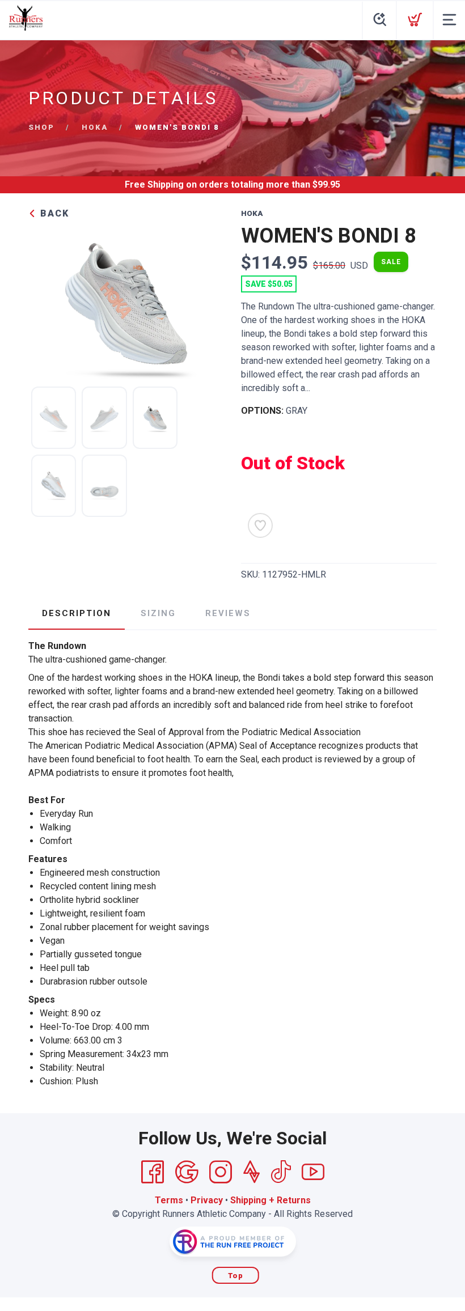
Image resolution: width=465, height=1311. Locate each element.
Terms (169, 1200)
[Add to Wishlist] (260, 525)
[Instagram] (221, 1172)
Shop (41, 127)
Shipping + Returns (270, 1200)
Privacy (207, 1200)
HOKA (95, 127)
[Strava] (251, 1172)
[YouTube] (313, 1172)
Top (235, 1275)
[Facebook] (153, 1172)
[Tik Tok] (280, 1172)
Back (53, 213)
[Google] (187, 1172)
